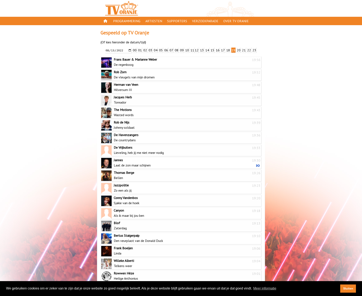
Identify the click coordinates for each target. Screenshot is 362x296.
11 (192, 50)
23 (254, 50)
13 (202, 50)
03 (150, 50)
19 (233, 50)
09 (182, 50)
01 (140, 50)
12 (197, 50)
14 (207, 50)
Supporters (177, 21)
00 (135, 50)
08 (176, 50)
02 (145, 50)
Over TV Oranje (236, 21)
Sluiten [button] (348, 288)
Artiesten (153, 21)
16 (218, 50)
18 (228, 50)
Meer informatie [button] (264, 288)
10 (187, 50)
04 (156, 50)
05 (161, 50)
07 (171, 50)
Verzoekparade (205, 21)
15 (212, 50)
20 (238, 50)
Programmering (126, 21)
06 (166, 50)
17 (223, 50)
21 (244, 50)
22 (249, 50)
